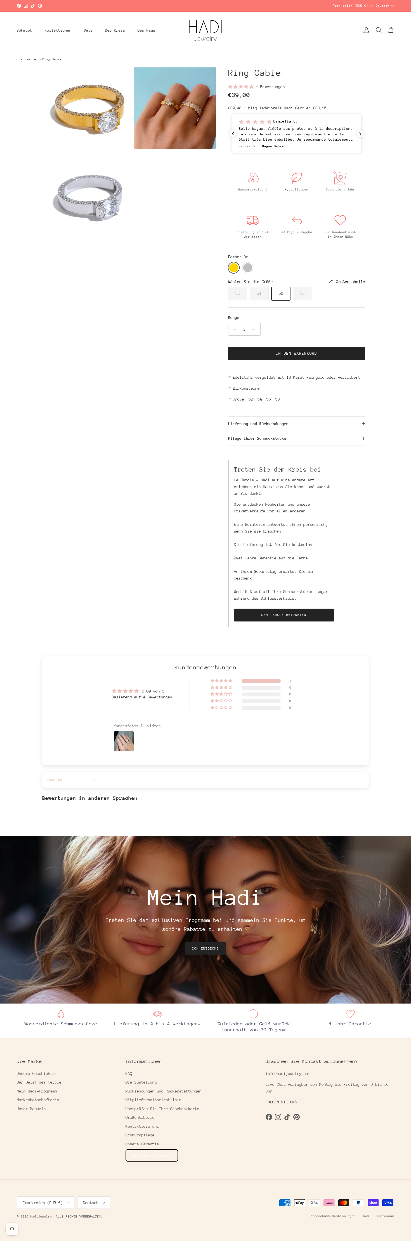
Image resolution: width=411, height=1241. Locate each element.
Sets (88, 30)
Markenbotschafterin (38, 1100)
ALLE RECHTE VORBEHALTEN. (79, 1216)
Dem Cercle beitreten (283, 615)
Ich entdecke (205, 948)
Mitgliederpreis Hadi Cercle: (287, 108)
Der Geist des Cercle (39, 1082)
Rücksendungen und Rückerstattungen (164, 1091)
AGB (366, 1216)
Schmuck (24, 30)
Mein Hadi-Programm (37, 1091)
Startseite (26, 59)
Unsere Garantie (142, 1144)
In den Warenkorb (296, 353)
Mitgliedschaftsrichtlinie (153, 1100)
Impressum (385, 1216)
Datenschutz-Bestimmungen (332, 1216)
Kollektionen (58, 30)
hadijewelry (41, 1216)
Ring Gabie (52, 59)
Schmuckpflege (140, 1135)
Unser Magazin (31, 1108)
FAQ (129, 1073)
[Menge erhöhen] (255, 329)
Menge (233, 317)
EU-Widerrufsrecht (152, 1155)
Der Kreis (115, 30)
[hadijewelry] (205, 30)
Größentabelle (140, 1117)
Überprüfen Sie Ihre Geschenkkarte (162, 1108)
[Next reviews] (360, 133)
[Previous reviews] (233, 133)
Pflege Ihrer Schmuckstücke (257, 438)
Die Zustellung (141, 1082)
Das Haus (146, 30)
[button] (242, 86)
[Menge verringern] (233, 329)
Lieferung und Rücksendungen (258, 423)
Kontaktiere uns (142, 1126)
